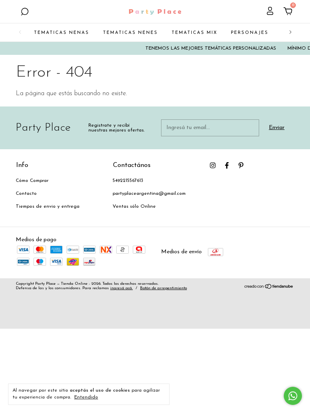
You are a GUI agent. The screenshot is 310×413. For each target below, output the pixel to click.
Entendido (86, 397)
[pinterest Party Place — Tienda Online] (241, 165)
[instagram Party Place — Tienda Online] (212, 165)
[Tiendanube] (269, 288)
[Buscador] (25, 13)
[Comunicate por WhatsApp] (293, 396)
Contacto (26, 193)
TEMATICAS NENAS (61, 33)
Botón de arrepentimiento (163, 288)
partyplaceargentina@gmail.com (149, 193)
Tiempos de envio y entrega (48, 206)
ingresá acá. (121, 288)
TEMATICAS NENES (130, 33)
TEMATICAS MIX (194, 33)
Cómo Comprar (32, 180)
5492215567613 (128, 180)
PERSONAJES (249, 33)
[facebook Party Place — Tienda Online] (227, 165)
